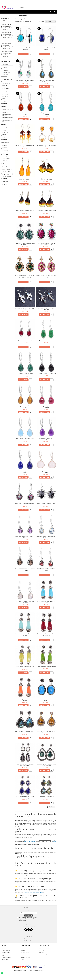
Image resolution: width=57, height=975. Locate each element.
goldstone (4, 85)
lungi (3, 145)
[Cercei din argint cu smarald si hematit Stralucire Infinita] (46, 753)
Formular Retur (5, 961)
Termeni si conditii (24, 952)
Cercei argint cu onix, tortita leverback (46, 373)
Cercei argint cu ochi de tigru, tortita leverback (25, 406)
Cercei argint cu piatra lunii (7, 46)
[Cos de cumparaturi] (54, 11)
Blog (21, 949)
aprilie (3, 100)
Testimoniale (5, 959)
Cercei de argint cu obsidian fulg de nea (46, 504)
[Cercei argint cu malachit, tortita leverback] (25, 362)
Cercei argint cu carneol (6, 26)
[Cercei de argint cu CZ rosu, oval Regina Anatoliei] (46, 264)
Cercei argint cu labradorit (6, 34)
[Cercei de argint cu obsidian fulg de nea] (46, 492)
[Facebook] (25, 929)
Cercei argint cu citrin (5, 29)
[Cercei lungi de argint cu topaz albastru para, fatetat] (46, 525)
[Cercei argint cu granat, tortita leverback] (46, 394)
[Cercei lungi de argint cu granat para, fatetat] (46, 557)
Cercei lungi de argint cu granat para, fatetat (46, 569)
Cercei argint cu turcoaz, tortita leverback (46, 113)
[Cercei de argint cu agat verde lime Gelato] (25, 655)
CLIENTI (4, 946)
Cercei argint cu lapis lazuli (7, 35)
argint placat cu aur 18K (7, 120)
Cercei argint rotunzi (5, 58)
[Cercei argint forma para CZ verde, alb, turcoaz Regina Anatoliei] (25, 264)
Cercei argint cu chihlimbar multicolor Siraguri (25, 146)
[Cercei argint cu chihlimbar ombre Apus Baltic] (25, 199)
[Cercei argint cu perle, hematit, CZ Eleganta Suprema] (25, 753)
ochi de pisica (5, 83)
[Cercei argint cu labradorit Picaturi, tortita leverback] (46, 69)
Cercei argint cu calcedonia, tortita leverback (25, 439)
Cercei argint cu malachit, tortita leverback (25, 374)
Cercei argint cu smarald (6, 51)
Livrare (3, 954)
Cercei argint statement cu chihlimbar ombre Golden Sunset (46, 178)
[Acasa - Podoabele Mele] (8, 7)
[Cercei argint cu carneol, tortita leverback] (25, 101)
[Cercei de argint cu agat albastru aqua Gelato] (25, 622)
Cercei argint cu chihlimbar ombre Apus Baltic (25, 211)
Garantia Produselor (6, 957)
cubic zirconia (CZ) (6, 82)
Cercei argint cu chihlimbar (7, 27)
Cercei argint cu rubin (5, 48)
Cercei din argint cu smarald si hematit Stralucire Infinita (46, 764)
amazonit (6, 69)
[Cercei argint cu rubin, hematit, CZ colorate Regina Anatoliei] (46, 232)
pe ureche (4, 150)
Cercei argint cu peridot (6, 43)
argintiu (4, 134)
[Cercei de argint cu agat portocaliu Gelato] (25, 688)
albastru (4, 132)
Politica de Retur (5, 955)
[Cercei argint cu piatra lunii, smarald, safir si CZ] (25, 69)
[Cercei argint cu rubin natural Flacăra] (25, 329)
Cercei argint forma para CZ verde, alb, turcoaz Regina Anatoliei (25, 276)
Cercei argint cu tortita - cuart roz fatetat (46, 471)
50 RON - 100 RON (6, 169)
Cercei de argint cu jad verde (46, 341)
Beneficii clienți (5, 949)
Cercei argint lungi (5, 56)
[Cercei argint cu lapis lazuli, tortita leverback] (25, 460)
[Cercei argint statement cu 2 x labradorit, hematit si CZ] (46, 785)
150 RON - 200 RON (6, 173)
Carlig (3, 156)
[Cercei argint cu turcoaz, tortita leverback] (46, 101)
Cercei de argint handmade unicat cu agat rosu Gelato (46, 634)
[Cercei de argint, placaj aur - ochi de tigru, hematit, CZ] (46, 720)
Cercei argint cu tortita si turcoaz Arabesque (25, 48)
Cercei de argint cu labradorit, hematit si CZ (25, 732)
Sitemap (22, 959)
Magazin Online (25, 946)
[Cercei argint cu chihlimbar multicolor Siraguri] (25, 134)
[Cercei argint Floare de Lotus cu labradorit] (46, 297)
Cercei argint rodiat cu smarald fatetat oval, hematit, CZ (25, 243)
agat (5, 67)
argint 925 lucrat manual (7, 109)
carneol (5, 74)
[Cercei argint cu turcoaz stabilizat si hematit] (46, 688)
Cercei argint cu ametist (6, 24)
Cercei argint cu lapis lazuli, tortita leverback (25, 471)
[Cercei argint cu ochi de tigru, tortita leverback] (25, 394)
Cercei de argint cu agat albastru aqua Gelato (25, 634)
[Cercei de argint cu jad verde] (46, 329)
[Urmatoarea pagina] (54, 807)
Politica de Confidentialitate (26, 954)
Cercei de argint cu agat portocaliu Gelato (25, 699)
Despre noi (22, 950)
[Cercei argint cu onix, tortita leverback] (46, 362)
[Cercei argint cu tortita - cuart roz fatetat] (46, 460)
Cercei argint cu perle (5, 45)
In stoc (3, 184)
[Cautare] (54, 7)
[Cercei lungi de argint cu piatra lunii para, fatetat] (25, 590)
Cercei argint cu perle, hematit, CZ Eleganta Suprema (24, 764)
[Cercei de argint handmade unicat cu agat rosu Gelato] (46, 622)
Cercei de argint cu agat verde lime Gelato (25, 667)
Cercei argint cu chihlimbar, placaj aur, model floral (46, 146)
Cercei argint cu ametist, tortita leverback (46, 439)
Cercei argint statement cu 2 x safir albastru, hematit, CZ (25, 797)
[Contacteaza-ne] (50, 11)
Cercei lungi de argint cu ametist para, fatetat (25, 536)
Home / (4, 15)
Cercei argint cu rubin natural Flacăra (25, 341)
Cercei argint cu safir (5, 50)
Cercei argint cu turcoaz (6, 54)
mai (3, 101)
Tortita (3, 160)
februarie (4, 96)
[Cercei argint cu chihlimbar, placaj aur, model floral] (46, 134)
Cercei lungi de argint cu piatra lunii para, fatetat (25, 602)
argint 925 (4, 112)
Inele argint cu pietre (25, 957)
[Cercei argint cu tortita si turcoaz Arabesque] (25, 36)
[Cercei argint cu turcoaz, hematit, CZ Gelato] (46, 590)
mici (3, 149)
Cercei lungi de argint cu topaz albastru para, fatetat (46, 536)
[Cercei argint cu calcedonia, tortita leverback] (25, 427)
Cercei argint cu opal (5, 42)
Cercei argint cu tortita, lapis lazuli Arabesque (46, 48)
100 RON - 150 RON (6, 171)
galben (3, 137)
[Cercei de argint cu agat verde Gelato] (46, 655)
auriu (3, 136)
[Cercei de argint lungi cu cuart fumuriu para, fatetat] (25, 557)
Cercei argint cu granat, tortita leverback (46, 406)
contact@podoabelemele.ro (29, 941)
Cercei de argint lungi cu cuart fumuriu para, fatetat (25, 569)
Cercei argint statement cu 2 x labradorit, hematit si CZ (46, 797)
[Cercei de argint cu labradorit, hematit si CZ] (25, 720)
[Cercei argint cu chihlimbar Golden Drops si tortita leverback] (25, 167)
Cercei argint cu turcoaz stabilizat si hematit (46, 699)
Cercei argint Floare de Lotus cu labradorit (46, 309)
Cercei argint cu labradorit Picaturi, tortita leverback (46, 81)
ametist (5, 70)
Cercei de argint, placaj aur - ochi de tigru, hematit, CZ (46, 732)
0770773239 (29, 938)
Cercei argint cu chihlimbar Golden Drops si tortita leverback (25, 178)
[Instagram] (31, 929)
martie (3, 98)
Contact (22, 955)
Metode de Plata (6, 952)
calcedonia (6, 72)
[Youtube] (28, 929)
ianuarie (4, 94)
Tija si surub (5, 158)
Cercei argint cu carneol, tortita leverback (25, 113)
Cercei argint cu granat (6, 32)
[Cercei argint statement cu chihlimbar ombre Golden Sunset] (46, 167)
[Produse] (2, 12)
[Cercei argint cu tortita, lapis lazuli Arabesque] (46, 36)
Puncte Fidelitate (6, 950)
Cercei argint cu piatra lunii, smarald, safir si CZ (25, 81)
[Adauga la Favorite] (30, 54)
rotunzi (4, 147)
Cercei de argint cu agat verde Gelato (46, 666)
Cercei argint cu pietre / (12, 15)
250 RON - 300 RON (6, 176)
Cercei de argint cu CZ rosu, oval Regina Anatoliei (46, 276)
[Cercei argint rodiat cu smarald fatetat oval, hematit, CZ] (25, 232)
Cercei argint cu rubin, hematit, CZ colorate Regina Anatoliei (46, 243)
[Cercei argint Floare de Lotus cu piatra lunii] (25, 297)
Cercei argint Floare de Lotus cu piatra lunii (24, 309)
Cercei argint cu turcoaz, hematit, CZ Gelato (46, 602)
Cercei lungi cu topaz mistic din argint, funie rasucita (25, 504)
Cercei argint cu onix (5, 23)
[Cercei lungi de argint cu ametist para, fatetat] (25, 525)
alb (3, 130)
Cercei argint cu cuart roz (6, 31)
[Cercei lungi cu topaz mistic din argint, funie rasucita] (25, 492)
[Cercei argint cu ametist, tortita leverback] (46, 427)
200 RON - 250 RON (6, 174)
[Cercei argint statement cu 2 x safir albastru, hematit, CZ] (25, 785)
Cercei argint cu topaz (6, 53)
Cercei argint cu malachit (6, 37)
